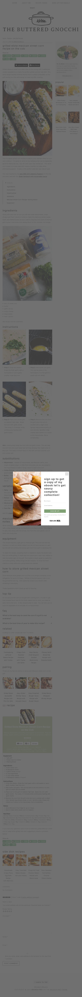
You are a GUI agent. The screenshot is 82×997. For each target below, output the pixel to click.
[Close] (66, 473)
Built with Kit (55, 520)
